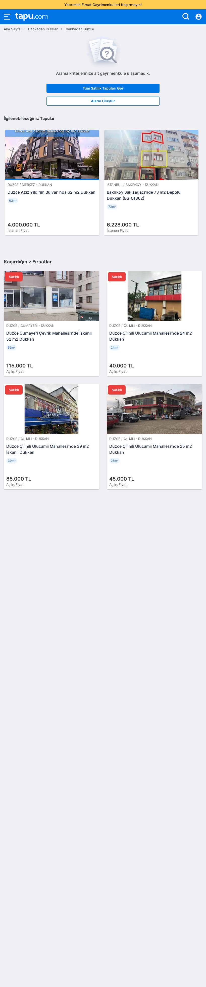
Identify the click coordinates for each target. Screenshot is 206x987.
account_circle (198, 16)
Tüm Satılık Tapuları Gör (103, 88)
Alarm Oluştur (103, 101)
